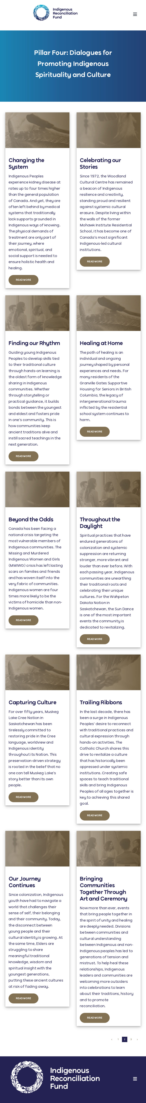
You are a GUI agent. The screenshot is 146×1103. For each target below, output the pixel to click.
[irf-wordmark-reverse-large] (55, 1063)
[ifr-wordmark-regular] (55, 6)
